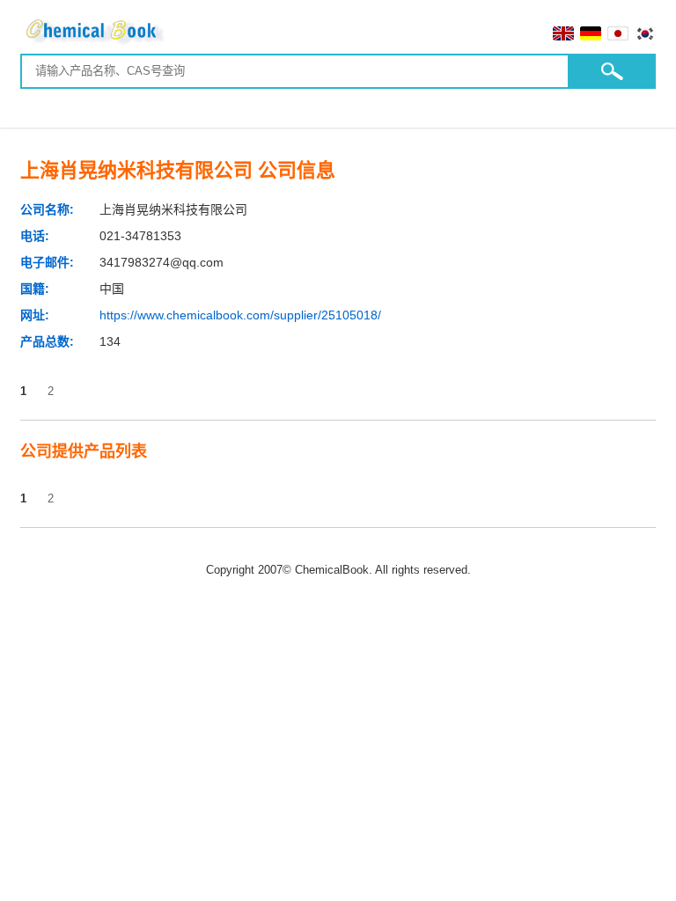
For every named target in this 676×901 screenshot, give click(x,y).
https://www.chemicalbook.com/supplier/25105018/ (240, 315)
